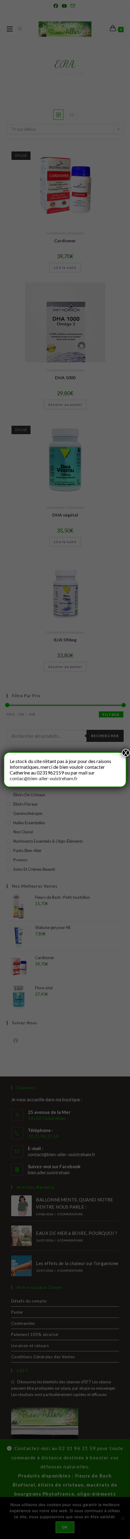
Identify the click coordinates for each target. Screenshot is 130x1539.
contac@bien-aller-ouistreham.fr (44, 778)
